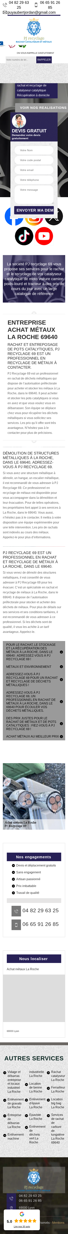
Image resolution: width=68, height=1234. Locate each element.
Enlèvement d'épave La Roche (36, 1103)
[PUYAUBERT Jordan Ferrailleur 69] (34, 30)
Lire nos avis (22, 1226)
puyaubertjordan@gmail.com (32, 12)
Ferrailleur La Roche (58, 1089)
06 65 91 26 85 (50, 4)
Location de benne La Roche (35, 1087)
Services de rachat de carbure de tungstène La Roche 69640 (57, 1128)
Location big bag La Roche (57, 1103)
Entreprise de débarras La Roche (14, 1120)
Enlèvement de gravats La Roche (15, 1103)
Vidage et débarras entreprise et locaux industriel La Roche (14, 1081)
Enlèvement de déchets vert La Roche (36, 1134)
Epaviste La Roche (35, 1116)
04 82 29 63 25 (19, 4)
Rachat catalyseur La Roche (58, 1075)
